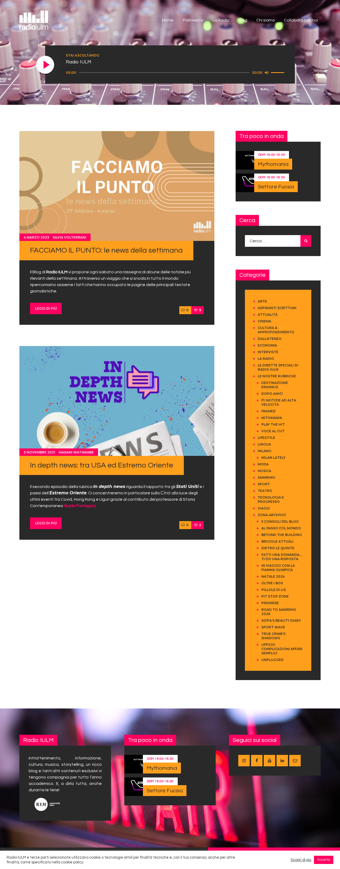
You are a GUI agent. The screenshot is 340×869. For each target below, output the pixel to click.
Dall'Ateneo (270, 339)
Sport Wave (273, 627)
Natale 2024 (273, 576)
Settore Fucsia (276, 186)
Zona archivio (272, 515)
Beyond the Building (281, 535)
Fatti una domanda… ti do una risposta (281, 557)
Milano (264, 451)
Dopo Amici (272, 394)
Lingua (264, 444)
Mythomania (273, 164)
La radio (266, 359)
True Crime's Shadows (273, 636)
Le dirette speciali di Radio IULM (278, 367)
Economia (267, 345)
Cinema (264, 321)
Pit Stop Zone (275, 596)
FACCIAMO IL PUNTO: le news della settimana (106, 250)
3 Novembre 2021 (39, 452)
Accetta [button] (323, 860)
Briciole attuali (277, 541)
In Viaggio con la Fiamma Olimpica (278, 568)
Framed (268, 411)
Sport (264, 484)
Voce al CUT (272, 431)
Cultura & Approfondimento (276, 330)
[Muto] (266, 72)
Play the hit (273, 424)
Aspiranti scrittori (277, 308)
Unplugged (272, 660)
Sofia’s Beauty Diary (281, 620)
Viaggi (264, 508)
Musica (264, 471)
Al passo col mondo (281, 528)
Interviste (268, 352)
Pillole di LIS (273, 590)
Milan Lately (273, 458)
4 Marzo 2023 (36, 237)
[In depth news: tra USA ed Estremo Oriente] (117, 401)
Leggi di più (46, 308)
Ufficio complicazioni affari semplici (282, 649)
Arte (262, 301)
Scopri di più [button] (301, 860)
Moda (263, 464)
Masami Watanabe (76, 452)
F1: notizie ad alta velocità (278, 402)
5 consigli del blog (280, 522)
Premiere (270, 603)
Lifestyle (266, 438)
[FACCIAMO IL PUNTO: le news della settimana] (117, 186)
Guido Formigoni (79, 506)
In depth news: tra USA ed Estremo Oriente (101, 465)
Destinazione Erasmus (274, 385)
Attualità (268, 315)
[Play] (45, 65)
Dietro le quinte (277, 548)
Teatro (265, 491)
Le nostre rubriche (277, 376)
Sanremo (266, 477)
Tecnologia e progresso (271, 499)
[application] (176, 72)
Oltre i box (272, 583)
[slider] (278, 72)
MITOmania (271, 418)
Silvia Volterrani (69, 237)
